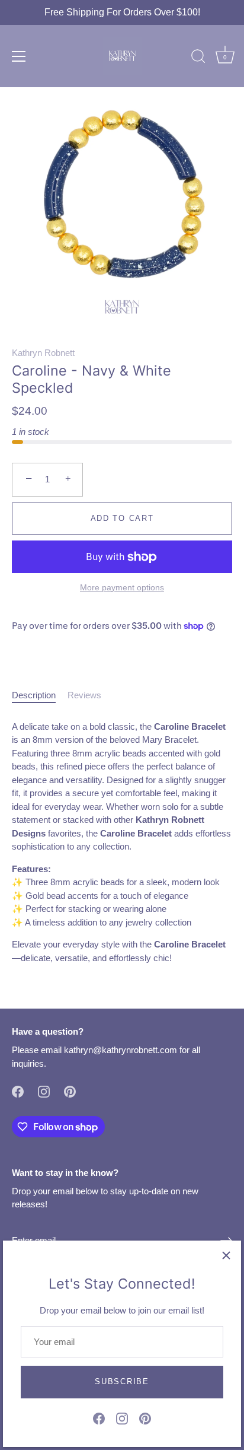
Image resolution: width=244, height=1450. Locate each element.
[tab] (40, 695)
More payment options (122, 587)
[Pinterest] (145, 1418)
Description (34, 695)
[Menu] (19, 56)
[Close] (226, 1255)
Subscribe (122, 1381)
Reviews (84, 695)
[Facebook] (99, 1418)
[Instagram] (122, 1418)
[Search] (198, 58)
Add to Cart (122, 518)
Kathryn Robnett (43, 353)
